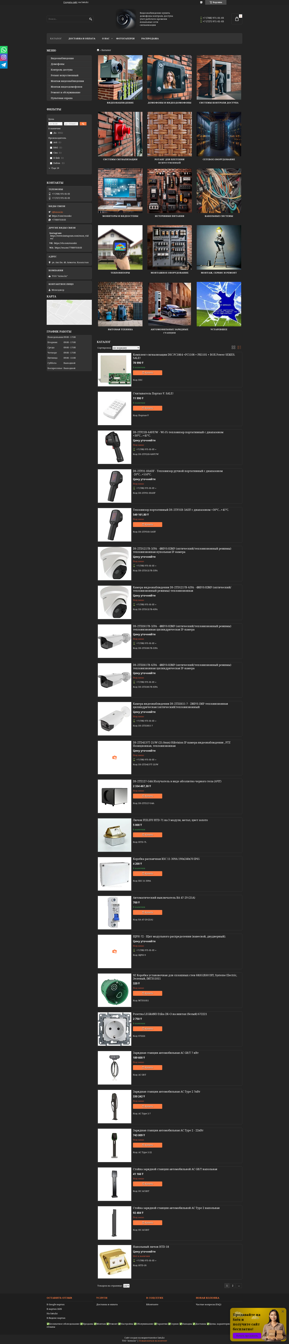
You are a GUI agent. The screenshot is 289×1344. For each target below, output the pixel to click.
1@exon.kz (57, 212)
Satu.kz (161, 1337)
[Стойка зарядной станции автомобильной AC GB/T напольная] (114, 1184)
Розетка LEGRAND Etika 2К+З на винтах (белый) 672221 (170, 1014)
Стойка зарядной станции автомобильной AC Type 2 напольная (176, 1208)
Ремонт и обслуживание (65, 92)
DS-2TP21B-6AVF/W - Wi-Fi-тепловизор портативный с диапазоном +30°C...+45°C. (178, 433)
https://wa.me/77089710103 (68, 247)
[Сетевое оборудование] (219, 134)
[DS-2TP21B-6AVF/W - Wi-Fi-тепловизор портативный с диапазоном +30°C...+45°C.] (114, 447)
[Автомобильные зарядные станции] (169, 304)
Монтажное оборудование (169, 272)
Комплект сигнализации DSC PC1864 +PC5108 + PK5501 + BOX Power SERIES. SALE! (184, 356)
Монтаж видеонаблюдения (67, 81)
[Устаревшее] (219, 304)
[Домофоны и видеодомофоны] (169, 77)
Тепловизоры (120, 272)
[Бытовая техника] (120, 304)
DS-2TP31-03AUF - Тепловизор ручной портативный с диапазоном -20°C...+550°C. (178, 472)
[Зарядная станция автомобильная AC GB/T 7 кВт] (114, 1068)
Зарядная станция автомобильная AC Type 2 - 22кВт (168, 1130)
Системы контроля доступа (218, 102)
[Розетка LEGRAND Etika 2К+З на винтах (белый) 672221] (114, 1029)
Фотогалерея (125, 38)
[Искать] (90, 19)
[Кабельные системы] (219, 191)
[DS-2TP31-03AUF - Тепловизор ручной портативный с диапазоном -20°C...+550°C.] (114, 486)
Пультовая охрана (62, 98)
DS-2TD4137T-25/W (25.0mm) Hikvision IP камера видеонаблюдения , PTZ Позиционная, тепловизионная (181, 744)
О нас (105, 38)
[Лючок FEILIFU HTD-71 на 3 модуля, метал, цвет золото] (114, 835)
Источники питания (169, 216)
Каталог (56, 38)
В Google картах (56, 1304)
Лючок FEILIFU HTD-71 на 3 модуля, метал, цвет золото (170, 820)
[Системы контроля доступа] (219, 77)
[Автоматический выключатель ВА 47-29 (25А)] (114, 912)
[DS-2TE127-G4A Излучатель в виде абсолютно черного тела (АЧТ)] (114, 796)
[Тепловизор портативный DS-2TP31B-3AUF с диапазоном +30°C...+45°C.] (114, 525)
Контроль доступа (62, 69)
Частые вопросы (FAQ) (208, 1304)
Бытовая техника (120, 329)
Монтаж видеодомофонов (66, 86)
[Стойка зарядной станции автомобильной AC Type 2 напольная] (114, 1223)
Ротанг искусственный (64, 75)
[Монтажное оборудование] (169, 247)
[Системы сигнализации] (120, 134)
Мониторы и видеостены (120, 216)
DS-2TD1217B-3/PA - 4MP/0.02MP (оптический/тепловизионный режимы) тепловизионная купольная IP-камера (182, 550)
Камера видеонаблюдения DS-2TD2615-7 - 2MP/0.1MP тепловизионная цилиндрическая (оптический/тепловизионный (180, 705)
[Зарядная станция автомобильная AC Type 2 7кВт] (114, 1106)
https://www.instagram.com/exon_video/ (69, 237)
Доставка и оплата (81, 38)
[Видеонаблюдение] (120, 77)
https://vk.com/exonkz (65, 243)
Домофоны (57, 64)
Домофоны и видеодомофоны (169, 102)
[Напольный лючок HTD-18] (114, 1261)
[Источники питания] (169, 191)
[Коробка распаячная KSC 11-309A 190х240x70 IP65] (114, 874)
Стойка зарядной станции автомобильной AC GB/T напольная (175, 1169)
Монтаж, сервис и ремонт (219, 272)
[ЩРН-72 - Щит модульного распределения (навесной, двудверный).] (114, 951)
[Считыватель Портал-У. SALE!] (114, 408)
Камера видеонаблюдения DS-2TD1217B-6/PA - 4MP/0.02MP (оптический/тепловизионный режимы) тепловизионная (182, 589)
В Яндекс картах (56, 1317)
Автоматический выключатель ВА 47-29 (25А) (164, 897)
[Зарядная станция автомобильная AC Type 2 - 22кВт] (114, 1145)
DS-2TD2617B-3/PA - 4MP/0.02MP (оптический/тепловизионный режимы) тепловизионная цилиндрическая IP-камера (182, 627)
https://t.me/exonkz (62, 215)
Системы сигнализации (120, 159)
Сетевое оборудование (219, 159)
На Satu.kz (52, 1313)
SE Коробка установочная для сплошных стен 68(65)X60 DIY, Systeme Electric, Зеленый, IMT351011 (185, 976)
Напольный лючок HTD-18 (151, 1247)
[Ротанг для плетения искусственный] (169, 134)
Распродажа (150, 38)
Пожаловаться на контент (153, 1340)
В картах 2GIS (54, 1308)
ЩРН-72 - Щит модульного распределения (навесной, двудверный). (179, 936)
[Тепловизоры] (120, 247)
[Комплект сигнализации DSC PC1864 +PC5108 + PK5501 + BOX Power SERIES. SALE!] (114, 369)
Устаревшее (219, 329)
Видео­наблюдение (62, 58)
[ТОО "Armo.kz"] (126, 19)
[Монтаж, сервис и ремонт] (219, 247)
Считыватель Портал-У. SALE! (153, 393)
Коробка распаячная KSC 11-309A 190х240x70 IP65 (166, 859)
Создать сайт (70, 2)
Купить (149, 372)
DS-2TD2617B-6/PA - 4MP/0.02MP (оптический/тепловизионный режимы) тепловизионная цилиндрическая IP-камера (182, 666)
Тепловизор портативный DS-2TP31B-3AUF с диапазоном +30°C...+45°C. (181, 510)
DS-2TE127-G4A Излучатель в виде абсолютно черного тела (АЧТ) (177, 781)
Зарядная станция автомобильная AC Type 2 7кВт (166, 1091)
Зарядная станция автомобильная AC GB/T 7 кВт (166, 1053)
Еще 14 (55, 168)
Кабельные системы (219, 216)
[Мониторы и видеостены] (120, 191)
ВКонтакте (152, 1304)
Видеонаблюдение (120, 102)
